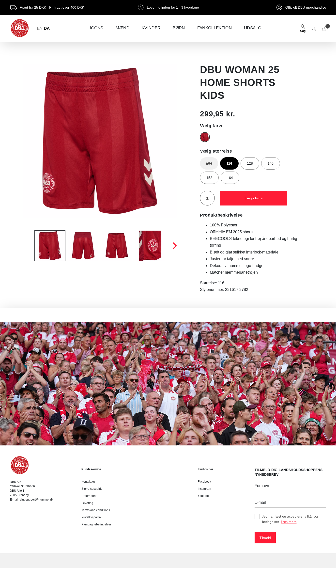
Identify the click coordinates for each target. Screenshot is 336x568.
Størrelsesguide (92, 488)
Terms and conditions (95, 510)
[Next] (174, 245)
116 (229, 163)
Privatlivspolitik (91, 517)
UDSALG (252, 28)
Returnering (89, 496)
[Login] (314, 28)
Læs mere (289, 522)
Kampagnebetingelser (96, 524)
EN (40, 28)
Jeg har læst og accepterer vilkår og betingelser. (290, 519)
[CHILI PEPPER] (205, 137)
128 (250, 163)
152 (209, 178)
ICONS (96, 28)
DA (47, 28)
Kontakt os (88, 481)
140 (271, 163)
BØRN (179, 28)
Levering (87, 503)
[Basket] (324, 28)
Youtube (203, 496)
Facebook (204, 481)
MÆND (122, 28)
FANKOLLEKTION (214, 28)
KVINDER (151, 28)
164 (230, 178)
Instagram (204, 488)
